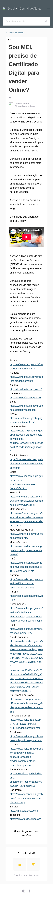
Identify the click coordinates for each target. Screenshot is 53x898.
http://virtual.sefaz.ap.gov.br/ (26, 389)
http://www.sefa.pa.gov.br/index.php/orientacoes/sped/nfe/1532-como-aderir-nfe (26, 566)
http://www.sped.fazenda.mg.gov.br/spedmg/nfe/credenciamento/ (26, 550)
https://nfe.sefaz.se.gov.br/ (24, 810)
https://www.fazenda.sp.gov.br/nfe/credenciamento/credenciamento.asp (26, 798)
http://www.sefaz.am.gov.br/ (25, 397)
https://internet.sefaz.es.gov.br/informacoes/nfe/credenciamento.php (26, 463)
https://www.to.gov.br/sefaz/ (25, 819)
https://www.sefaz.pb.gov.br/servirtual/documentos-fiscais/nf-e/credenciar (26, 583)
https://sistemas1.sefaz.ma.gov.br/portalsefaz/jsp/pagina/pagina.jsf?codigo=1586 (26, 500)
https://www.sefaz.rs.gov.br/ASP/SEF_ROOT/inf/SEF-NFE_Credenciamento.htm (26, 723)
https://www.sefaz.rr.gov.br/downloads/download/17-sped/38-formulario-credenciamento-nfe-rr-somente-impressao (26, 757)
